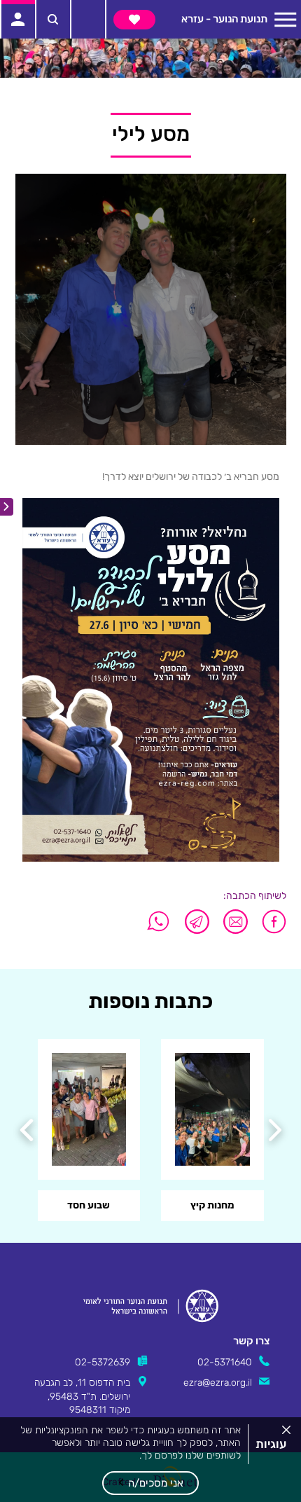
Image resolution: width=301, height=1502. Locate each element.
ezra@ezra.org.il (217, 1382)
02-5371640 (224, 1361)
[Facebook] (270, 921)
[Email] (235, 921)
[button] (150, 1483)
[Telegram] (197, 921)
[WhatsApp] (158, 921)
